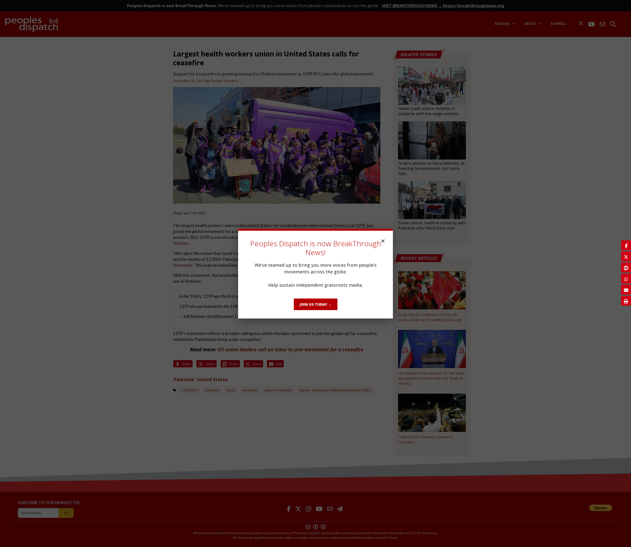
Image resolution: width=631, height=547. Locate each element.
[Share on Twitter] (626, 256)
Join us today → (316, 304)
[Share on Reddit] (626, 267)
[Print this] (626, 301)
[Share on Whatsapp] (626, 278)
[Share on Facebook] (626, 245)
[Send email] (626, 290)
